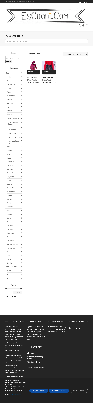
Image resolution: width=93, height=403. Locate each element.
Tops (8, 107)
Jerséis (9, 184)
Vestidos (35, 80)
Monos (9, 92)
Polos (9, 255)
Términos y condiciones (35, 367)
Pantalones (11, 96)
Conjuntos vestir (12, 244)
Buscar (8, 61)
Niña (8, 274)
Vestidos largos (14, 137)
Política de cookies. (15, 395)
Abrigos (9, 150)
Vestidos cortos (14, 133)
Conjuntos (10, 177)
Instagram (87, 1)
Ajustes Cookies (79, 391)
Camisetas (10, 81)
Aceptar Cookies (39, 391)
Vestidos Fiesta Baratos (13, 123)
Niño (8, 278)
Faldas (9, 88)
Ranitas (9, 199)
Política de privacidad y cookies (35, 357)
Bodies (9, 77)
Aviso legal (30, 353)
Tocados (10, 103)
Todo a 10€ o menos (12, 267)
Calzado (9, 158)
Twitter (84, 1)
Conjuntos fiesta (12, 84)
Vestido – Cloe (47, 77)
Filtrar (18, 292)
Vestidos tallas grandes (14, 142)
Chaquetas (10, 169)
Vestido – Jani (32, 77)
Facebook (80, 1)
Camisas (10, 222)
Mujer (7, 73)
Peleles (9, 195)
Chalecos (10, 225)
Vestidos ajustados (12, 129)
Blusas (9, 154)
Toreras (9, 111)
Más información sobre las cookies (35, 363)
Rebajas (9, 99)
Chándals (10, 165)
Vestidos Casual (13, 118)
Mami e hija (11, 188)
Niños (7, 210)
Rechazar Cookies (58, 391)
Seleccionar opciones (32, 71)
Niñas (29, 80)
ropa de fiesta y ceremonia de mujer (14, 331)
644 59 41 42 (61, 332)
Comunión (10, 173)
